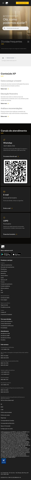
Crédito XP (3, 312)
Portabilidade (4, 327)
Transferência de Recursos (7, 325)
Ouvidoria (3, 340)
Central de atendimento (6, 321)
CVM (2, 409)
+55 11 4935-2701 (5, 384)
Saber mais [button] (4, 89)
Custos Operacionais (6, 323)
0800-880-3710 (4, 379)
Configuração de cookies (7, 428)
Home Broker (4, 271)
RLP (2, 290)
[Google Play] (6, 254)
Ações (2, 277)
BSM (2, 407)
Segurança (3, 417)
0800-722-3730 (4, 363)
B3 (1, 404)
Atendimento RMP (5, 335)
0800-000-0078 (5, 358)
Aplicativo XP (4, 279)
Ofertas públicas (5, 288)
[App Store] (16, 254)
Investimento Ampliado (6, 314)
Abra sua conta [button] (22, 3)
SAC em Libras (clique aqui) (7, 400)
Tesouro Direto (4, 275)
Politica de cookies (5, 415)
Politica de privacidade (6, 412)
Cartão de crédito (5, 297)
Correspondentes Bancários (7, 423)
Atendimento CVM (5, 333)
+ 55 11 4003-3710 (5, 372)
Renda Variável (10, 58)
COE (2, 292)
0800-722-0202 (4, 390)
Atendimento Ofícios (6, 337)
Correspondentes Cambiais (7, 420)
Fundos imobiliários (5, 286)
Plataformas (4, 269)
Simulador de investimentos (7, 267)
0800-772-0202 (4, 355)
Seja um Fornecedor (5, 426)
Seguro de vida (4, 305)
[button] (3, 58)
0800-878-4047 (4, 365)
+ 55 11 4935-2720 (5, 349)
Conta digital (4, 299)
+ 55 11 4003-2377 (5, 374)
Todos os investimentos (6, 265)
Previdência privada (5, 307)
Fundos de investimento (6, 284)
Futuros (3, 282)
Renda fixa (3, 273)
